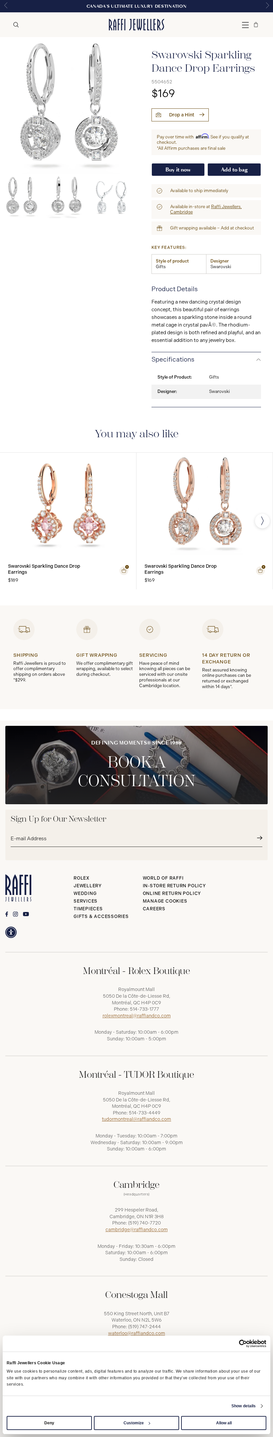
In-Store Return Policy (174, 885)
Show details (243, 1406)
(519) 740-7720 (144, 1223)
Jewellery (88, 885)
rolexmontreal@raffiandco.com (137, 1016)
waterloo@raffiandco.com (136, 1333)
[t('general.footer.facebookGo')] (6, 914)
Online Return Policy (172, 893)
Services (86, 901)
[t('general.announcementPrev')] (5, 6)
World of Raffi (163, 878)
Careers (154, 908)
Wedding (85, 893)
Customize (134, 1423)
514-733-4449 (144, 1113)
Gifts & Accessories (101, 916)
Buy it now (178, 169)
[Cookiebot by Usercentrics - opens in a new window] (237, 1344)
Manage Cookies (165, 901)
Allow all (224, 1423)
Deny (49, 1423)
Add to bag (234, 169)
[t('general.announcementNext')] (267, 6)
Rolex (82, 878)
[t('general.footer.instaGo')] (15, 914)
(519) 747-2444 (144, 1327)
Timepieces (88, 908)
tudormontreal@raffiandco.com (136, 1119)
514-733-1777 (144, 1009)
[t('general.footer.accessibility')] (11, 932)
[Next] (262, 521)
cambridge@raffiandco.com (137, 1230)
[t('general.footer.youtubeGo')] (26, 914)
